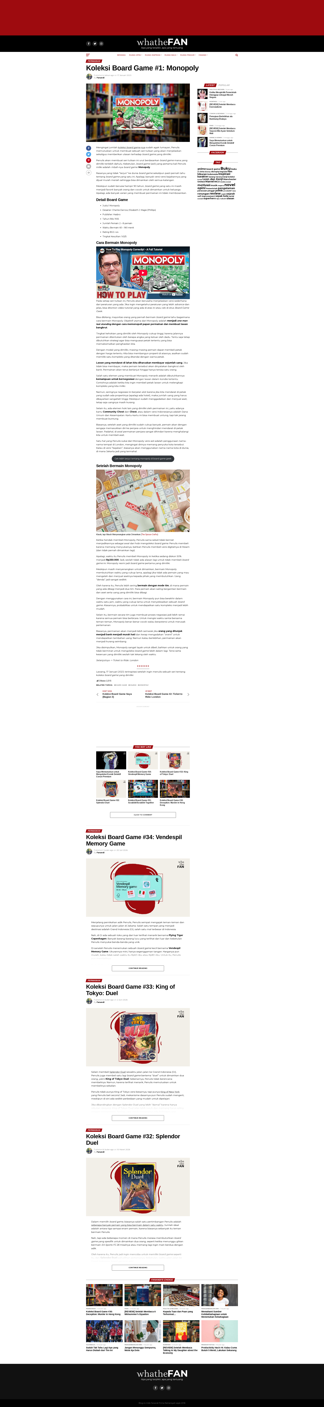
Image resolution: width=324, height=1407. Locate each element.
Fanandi (202, 55)
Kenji (224, 177)
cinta (201, 171)
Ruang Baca (170, 55)
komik (199, 179)
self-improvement (206, 196)
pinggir (211, 190)
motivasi (203, 185)
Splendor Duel (118, 1072)
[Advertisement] (162, 17)
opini (201, 188)
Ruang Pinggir (187, 55)
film (230, 171)
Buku (226, 168)
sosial (200, 199)
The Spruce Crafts (149, 534)
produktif (227, 191)
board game (121, 685)
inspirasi (224, 174)
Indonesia (212, 174)
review (215, 193)
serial (231, 196)
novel (229, 185)
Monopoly (144, 685)
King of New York (170, 1091)
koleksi (132, 685)
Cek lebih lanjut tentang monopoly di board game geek (143, 458)
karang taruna (215, 177)
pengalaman (226, 188)
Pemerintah (211, 188)
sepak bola (221, 196)
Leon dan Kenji (212, 179)
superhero (209, 198)
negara (221, 185)
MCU (217, 181)
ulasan (230, 198)
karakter (202, 176)
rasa (234, 191)
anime (201, 168)
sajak (223, 194)
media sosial (225, 182)
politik (219, 190)
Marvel (209, 181)
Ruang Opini (135, 55)
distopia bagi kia (219, 171)
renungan (203, 193)
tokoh (223, 199)
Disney (208, 172)
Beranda (121, 55)
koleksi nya (131, 147)
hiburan (202, 174)
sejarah (230, 193)
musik (214, 185)
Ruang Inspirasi (152, 55)
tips (218, 199)
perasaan (202, 190)
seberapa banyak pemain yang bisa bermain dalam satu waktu (127, 1225)
